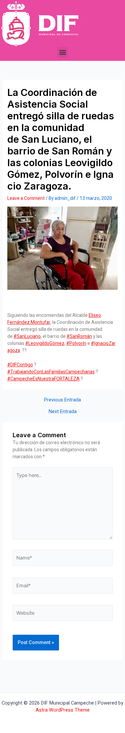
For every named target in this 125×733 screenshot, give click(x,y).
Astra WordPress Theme (63, 710)
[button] (62, 52)
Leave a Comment (26, 198)
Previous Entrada (62, 400)
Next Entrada (63, 411)
